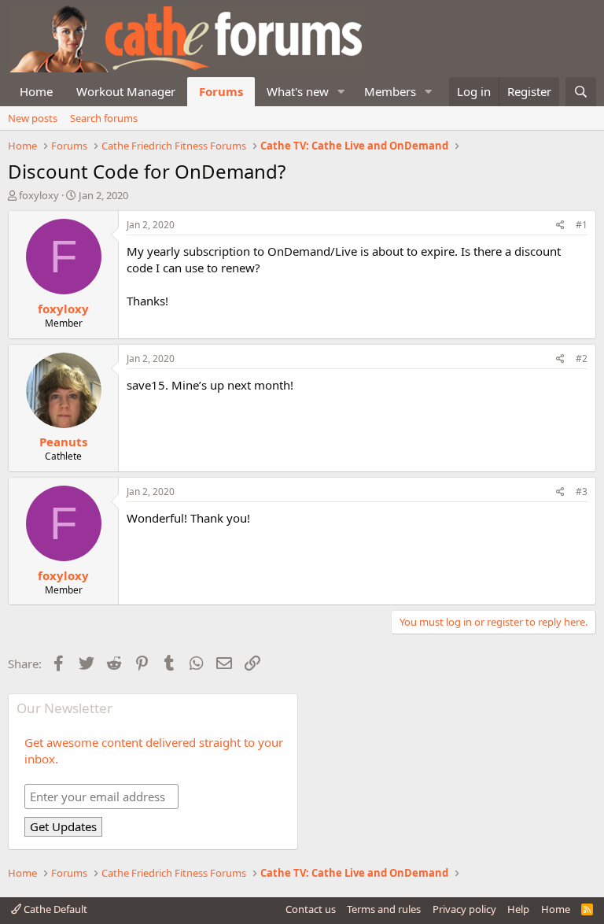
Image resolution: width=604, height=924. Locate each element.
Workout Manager (125, 91)
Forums (221, 91)
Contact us (310, 909)
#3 (581, 491)
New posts (32, 118)
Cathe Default (54, 909)
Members (390, 91)
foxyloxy (39, 195)
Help (518, 909)
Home (36, 91)
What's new (298, 91)
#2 (581, 358)
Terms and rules (384, 909)
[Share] (560, 225)
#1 (581, 224)
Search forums (104, 118)
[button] (341, 91)
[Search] (580, 91)
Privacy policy (464, 909)
